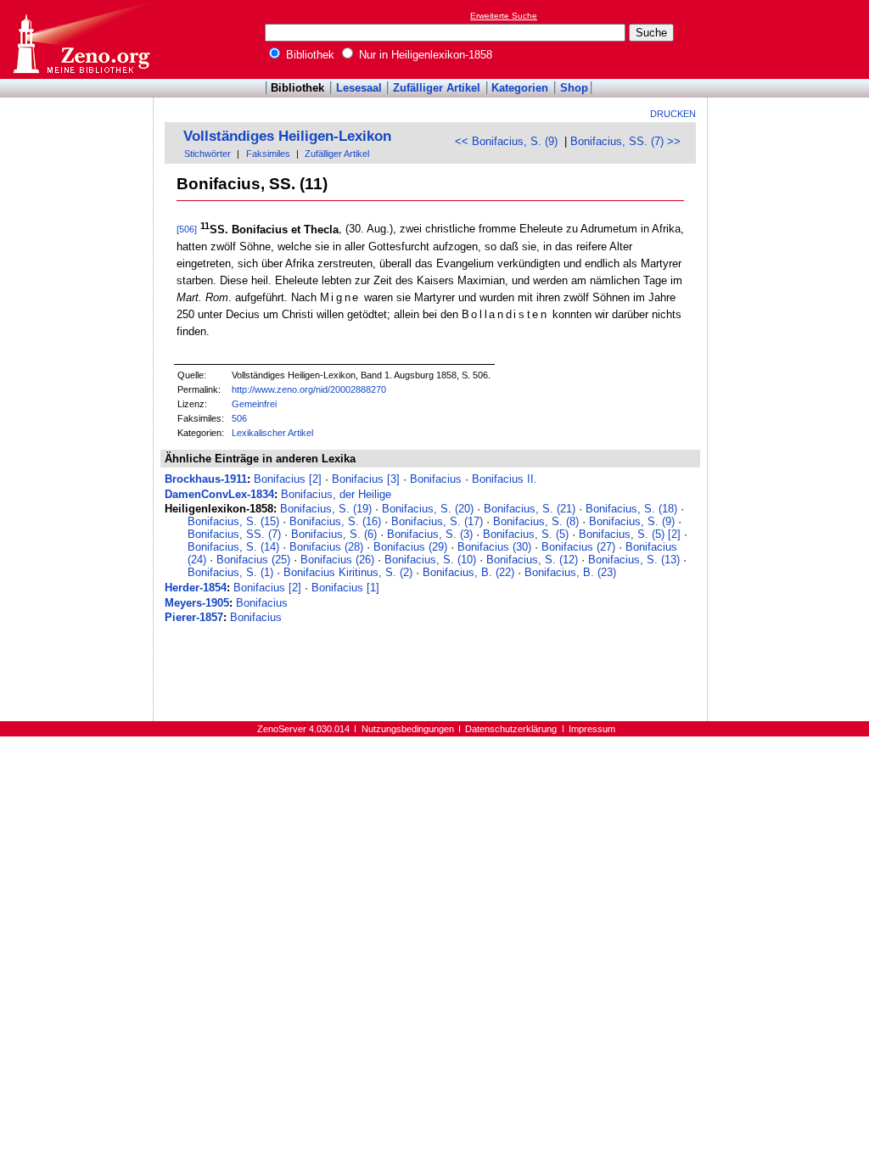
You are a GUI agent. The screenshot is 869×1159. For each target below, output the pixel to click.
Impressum (592, 729)
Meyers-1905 (197, 602)
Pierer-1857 (194, 617)
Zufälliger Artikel (436, 87)
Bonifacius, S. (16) (335, 521)
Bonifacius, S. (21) (529, 508)
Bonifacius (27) (578, 546)
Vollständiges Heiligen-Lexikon (287, 136)
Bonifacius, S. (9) (632, 521)
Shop (574, 87)
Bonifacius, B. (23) (570, 572)
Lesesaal (359, 87)
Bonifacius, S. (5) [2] (630, 534)
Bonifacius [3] (366, 479)
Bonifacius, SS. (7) (234, 534)
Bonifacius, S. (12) (532, 559)
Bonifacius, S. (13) (634, 559)
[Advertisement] (791, 39)
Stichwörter (207, 153)
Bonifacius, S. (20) (428, 508)
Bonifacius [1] (345, 587)
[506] (187, 230)
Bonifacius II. (504, 479)
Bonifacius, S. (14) (233, 546)
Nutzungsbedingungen (408, 729)
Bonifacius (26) (337, 559)
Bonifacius (436, 479)
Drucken (673, 114)
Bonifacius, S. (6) (334, 534)
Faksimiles (268, 153)
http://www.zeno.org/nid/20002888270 (309, 389)
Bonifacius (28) (326, 546)
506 (239, 418)
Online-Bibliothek (80, 39)
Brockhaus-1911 (206, 479)
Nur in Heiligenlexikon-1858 (424, 54)
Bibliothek (308, 54)
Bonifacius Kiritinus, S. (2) (347, 572)
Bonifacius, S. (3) (430, 534)
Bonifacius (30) (494, 546)
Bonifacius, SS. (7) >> (625, 141)
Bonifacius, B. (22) (468, 572)
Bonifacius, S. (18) (631, 508)
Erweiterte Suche (503, 15)
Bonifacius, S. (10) (430, 559)
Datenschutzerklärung (511, 729)
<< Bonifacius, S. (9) (506, 141)
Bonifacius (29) (410, 546)
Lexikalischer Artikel (272, 433)
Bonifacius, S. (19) (326, 508)
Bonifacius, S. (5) (526, 534)
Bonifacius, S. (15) (233, 521)
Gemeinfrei (254, 404)
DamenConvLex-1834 (219, 494)
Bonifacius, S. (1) (230, 572)
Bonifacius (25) (253, 559)
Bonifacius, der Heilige (336, 494)
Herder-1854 (196, 587)
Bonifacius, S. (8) (536, 521)
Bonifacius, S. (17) (437, 521)
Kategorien (519, 87)
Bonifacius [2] (288, 479)
